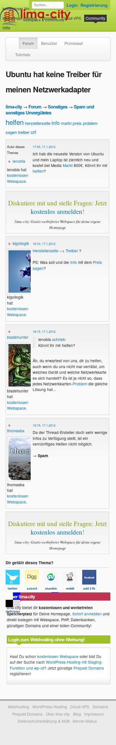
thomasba (15, 430)
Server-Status (85, 721)
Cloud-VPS (71, 18)
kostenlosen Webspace (17, 178)
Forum (28, 43)
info (56, 122)
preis (77, 123)
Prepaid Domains (88, 668)
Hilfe (6, 28)
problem (90, 123)
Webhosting (18, 706)
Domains (49, 18)
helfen (15, 122)
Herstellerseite (45, 250)
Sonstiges (57, 106)
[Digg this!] (34, 589)
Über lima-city (58, 714)
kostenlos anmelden (56, 211)
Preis (97, 262)
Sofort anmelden (87, 613)
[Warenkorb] (15, 25)
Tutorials (22, 54)
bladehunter (17, 337)
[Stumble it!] (53, 589)
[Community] (15, 40)
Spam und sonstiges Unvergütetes (50, 109)
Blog (77, 714)
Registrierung (94, 5)
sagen (11, 132)
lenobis (19, 161)
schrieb (58, 339)
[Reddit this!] (72, 589)
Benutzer (49, 43)
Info (73, 262)
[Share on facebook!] (91, 589)
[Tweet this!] (15, 589)
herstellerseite (37, 123)
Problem (80, 383)
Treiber (72, 250)
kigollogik (21, 243)
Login (72, 5)
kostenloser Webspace (23, 8)
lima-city (14, 106)
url (33, 131)
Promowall (73, 43)
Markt (68, 165)
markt (66, 123)
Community (95, 18)
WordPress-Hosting (20, 18)
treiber (24, 132)
